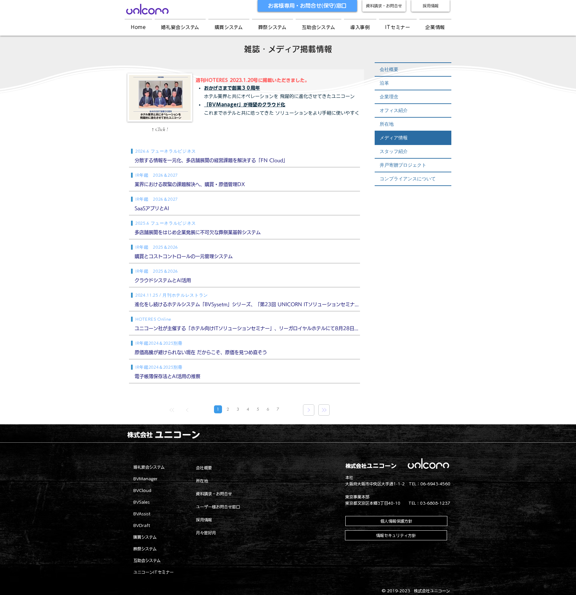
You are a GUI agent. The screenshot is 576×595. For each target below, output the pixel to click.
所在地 (387, 124)
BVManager (145, 479)
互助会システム (147, 560)
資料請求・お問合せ (214, 494)
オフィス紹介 (394, 110)
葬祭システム (145, 549)
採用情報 (204, 520)
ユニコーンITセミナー (153, 572)
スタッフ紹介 (394, 151)
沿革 (384, 83)
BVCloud (142, 490)
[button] (360, 27)
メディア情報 (394, 137)
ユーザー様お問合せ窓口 (218, 507)
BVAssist (142, 514)
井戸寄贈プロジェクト (403, 165)
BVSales (141, 502)
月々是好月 (206, 533)
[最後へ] (324, 410)
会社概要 (389, 69)
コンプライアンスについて (408, 178)
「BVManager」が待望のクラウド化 (244, 104)
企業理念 (389, 96)
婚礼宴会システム (149, 467)
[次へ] (308, 410)
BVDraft (141, 525)
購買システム (145, 537)
